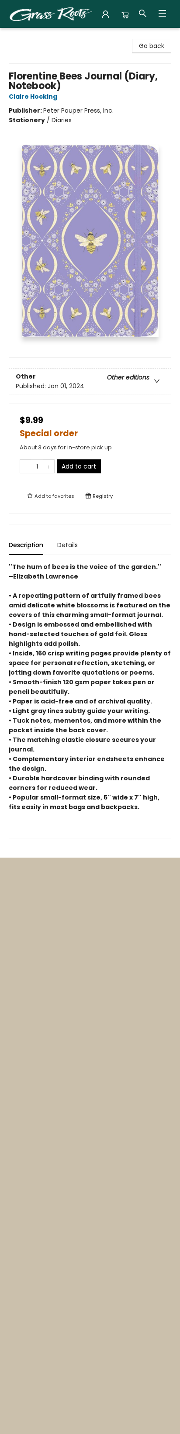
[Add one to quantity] (48, 466)
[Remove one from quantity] (25, 466)
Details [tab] (67, 545)
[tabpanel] (90, 700)
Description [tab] (26, 545)
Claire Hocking (33, 96)
